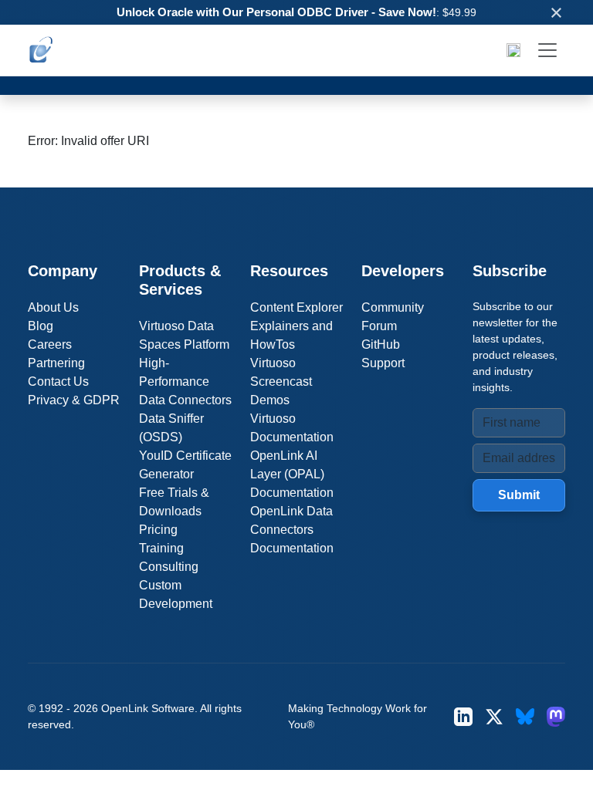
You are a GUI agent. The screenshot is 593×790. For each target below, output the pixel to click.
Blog (40, 326)
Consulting (168, 566)
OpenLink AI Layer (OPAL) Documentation (292, 474)
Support (383, 363)
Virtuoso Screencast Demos (281, 381)
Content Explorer (296, 307)
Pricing (158, 529)
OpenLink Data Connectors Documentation (292, 530)
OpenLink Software (148, 708)
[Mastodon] (556, 716)
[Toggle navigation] (547, 50)
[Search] (513, 50)
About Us (53, 307)
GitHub (380, 344)
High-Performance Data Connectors (185, 381)
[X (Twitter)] (494, 716)
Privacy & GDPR (74, 400)
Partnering (56, 363)
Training (161, 548)
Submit (519, 494)
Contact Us (58, 381)
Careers (50, 344)
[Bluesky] (525, 716)
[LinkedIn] (463, 716)
